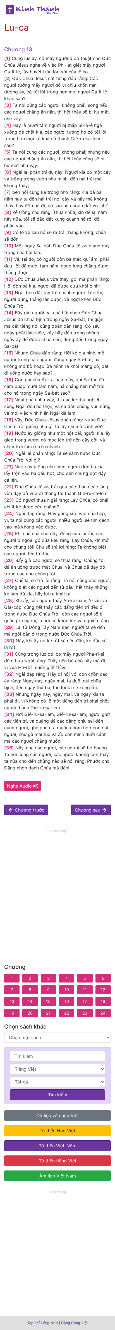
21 (48, 1013)
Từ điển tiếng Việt (57, 1161)
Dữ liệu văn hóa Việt (57, 1115)
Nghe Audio (19, 786)
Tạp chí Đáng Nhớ (42, 1323)
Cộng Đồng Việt (74, 1323)
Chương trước (28, 810)
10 (66, 989)
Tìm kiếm (57, 1094)
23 (84, 1013)
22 (66, 1013)
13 (12, 1001)
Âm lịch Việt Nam (57, 1176)
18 (103, 1001)
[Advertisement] (57, 891)
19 (12, 1013)
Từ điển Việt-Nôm (57, 1145)
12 (103, 989)
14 (30, 1001)
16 (66, 1001)
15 (48, 1001)
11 (85, 989)
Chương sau (88, 810)
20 (30, 1013)
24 (103, 1013)
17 (85, 1001)
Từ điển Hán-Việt (57, 1130)
